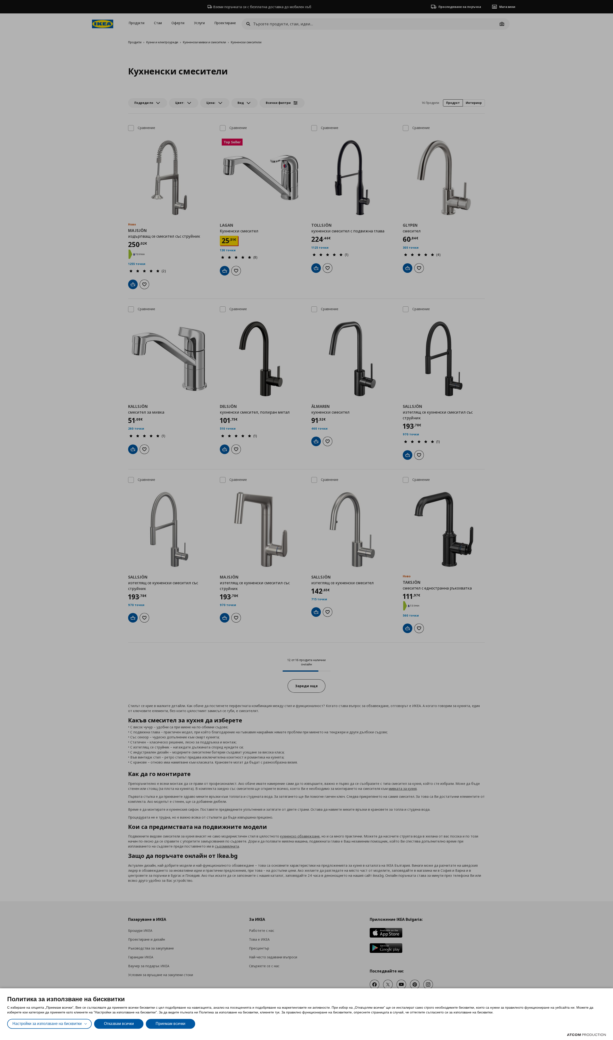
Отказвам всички (119, 1024)
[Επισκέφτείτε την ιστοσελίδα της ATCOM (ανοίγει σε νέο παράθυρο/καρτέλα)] (586, 1034)
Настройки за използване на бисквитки (47, 1024)
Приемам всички (170, 1024)
